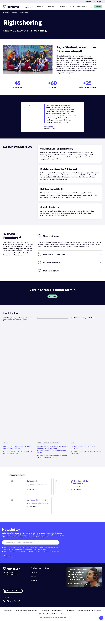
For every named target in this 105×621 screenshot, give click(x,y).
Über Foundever (27, 6)
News (72, 7)
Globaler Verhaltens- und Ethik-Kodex (89, 610)
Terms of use (8, 610)
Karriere (98, 2)
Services (51, 7)
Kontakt (98, 6)
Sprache (88, 2)
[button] (70, 236)
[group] (18, 385)
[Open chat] (101, 618)
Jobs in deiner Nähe (77, 583)
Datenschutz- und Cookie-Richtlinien (27, 610)
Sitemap (63, 614)
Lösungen (62, 7)
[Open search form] (91, 6)
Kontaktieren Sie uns (14, 591)
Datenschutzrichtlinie (27, 547)
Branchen (40, 7)
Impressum (70, 610)
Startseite (6, 13)
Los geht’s (52, 296)
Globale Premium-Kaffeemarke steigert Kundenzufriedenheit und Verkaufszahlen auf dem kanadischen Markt (52, 449)
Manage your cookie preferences (52, 610)
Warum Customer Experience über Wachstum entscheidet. (16, 447)
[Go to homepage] (11, 6)
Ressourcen (81, 7)
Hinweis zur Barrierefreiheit (48, 614)
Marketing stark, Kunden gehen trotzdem (83, 447)
